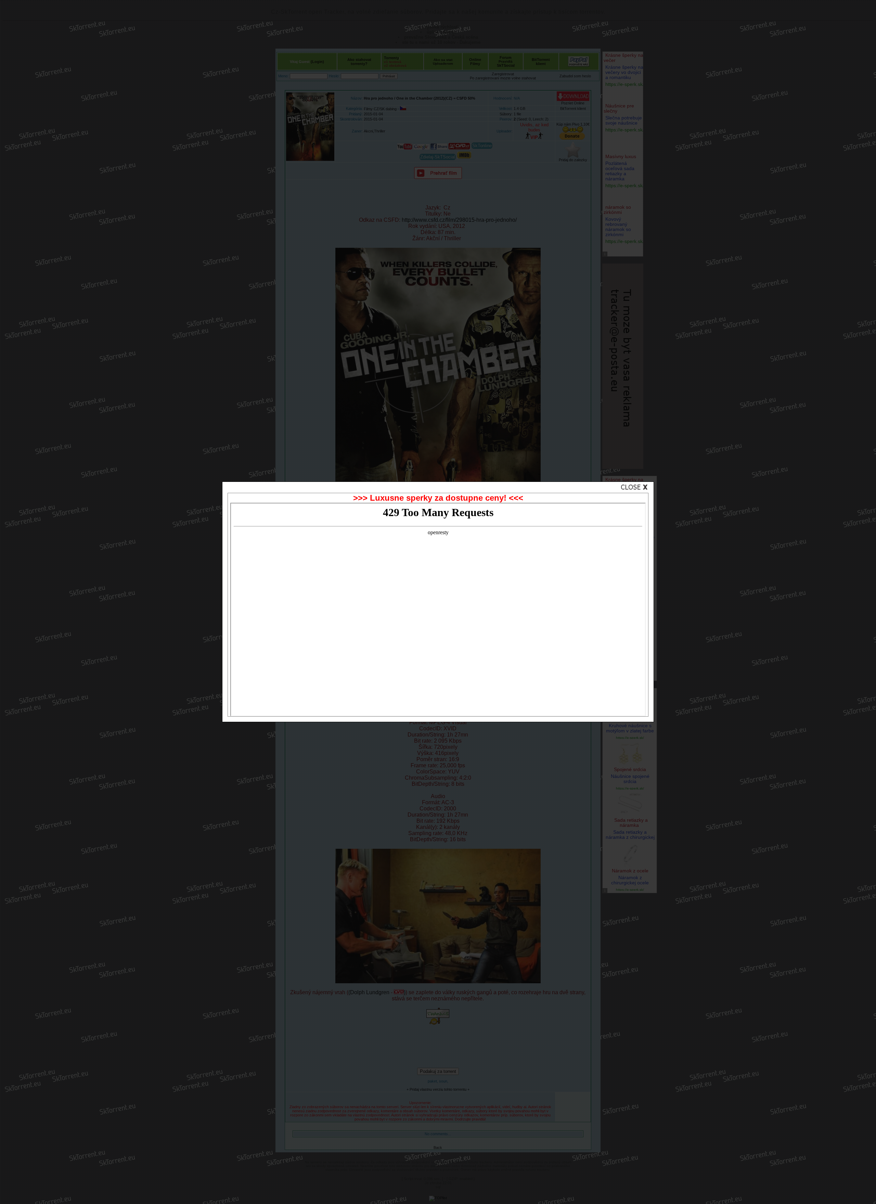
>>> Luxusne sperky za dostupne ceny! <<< (438, 497)
